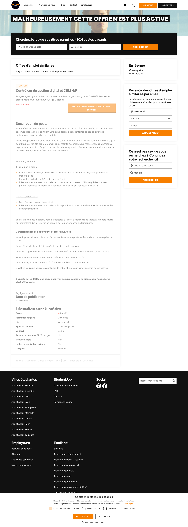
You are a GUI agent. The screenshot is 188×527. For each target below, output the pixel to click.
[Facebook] (105, 385)
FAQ (56, 391)
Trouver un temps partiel (66, 465)
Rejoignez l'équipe (63, 402)
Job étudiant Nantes (21, 418)
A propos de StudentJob (66, 385)
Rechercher (150, 180)
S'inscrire (148, 5)
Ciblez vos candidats (22, 459)
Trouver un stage (62, 476)
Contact (73, 5)
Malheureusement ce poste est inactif (92, 108)
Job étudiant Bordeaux (23, 385)
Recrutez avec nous (21, 448)
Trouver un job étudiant (65, 481)
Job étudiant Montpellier (23, 407)
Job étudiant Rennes (21, 429)
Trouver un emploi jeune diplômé (70, 487)
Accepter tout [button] (83, 516)
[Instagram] (99, 385)
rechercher (140, 47)
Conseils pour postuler (65, 492)
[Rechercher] (133, 5)
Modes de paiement (21, 465)
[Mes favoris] (125, 5)
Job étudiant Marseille (22, 413)
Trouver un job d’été (64, 470)
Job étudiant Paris (20, 424)
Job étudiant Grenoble (22, 391)
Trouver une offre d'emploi (67, 454)
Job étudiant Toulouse (22, 435)
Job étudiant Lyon (20, 402)
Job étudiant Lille (20, 396)
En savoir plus (128, 503)
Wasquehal (30, 360)
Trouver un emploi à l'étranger (69, 459)
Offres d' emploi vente (49, 360)
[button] (94, 522)
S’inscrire (16, 454)
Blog (63, 5)
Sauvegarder (150, 133)
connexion (167, 5)
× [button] (185, 496)
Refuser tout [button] (105, 516)
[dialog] (94, 510)
